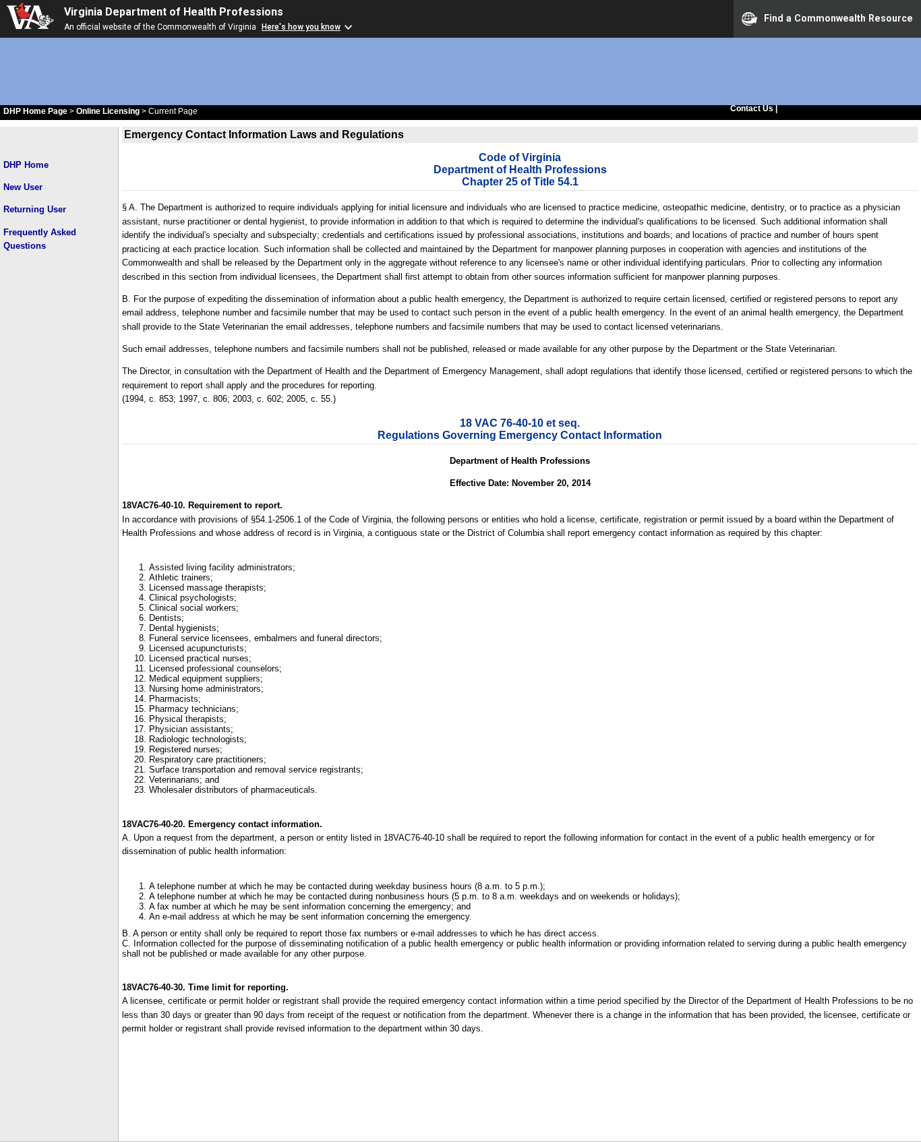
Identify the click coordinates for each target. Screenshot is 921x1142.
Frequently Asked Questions (39, 239)
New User (22, 187)
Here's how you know (301, 27)
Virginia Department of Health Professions (173, 11)
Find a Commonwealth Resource (838, 17)
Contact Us (752, 108)
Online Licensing (108, 111)
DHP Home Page (35, 111)
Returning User (34, 209)
